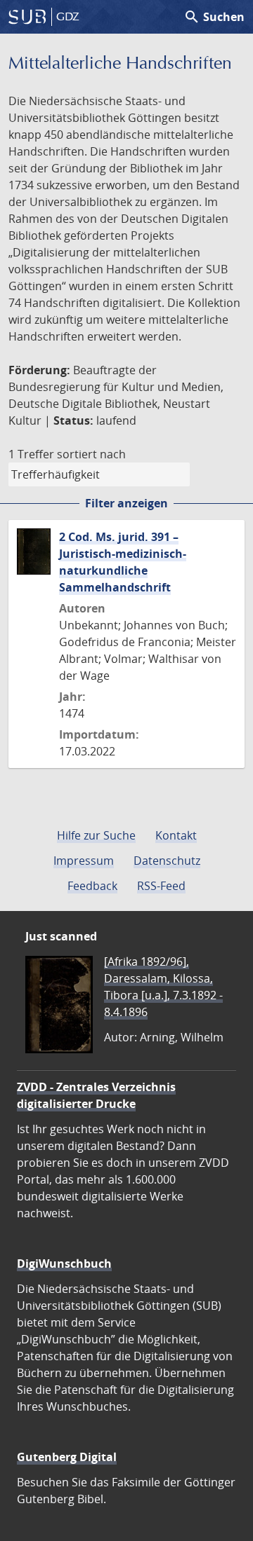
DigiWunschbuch (64, 1263)
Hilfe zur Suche (96, 835)
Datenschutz (167, 860)
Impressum (83, 860)
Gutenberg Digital (67, 1457)
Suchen (214, 16)
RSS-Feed (161, 885)
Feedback (92, 885)
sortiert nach (91, 454)
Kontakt (176, 835)
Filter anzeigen (126, 503)
